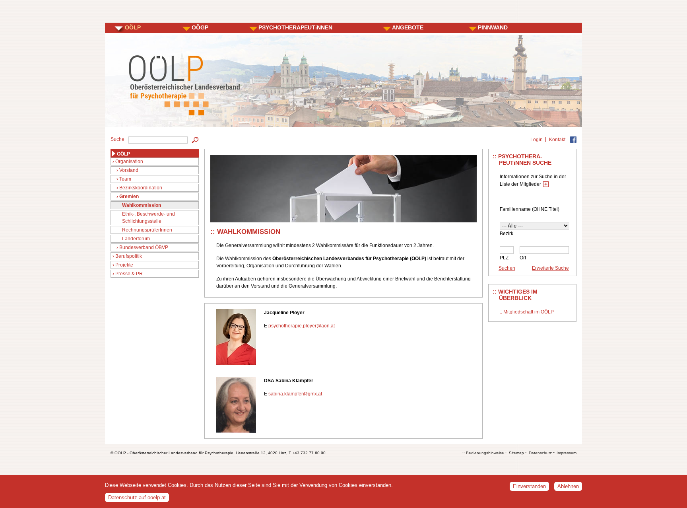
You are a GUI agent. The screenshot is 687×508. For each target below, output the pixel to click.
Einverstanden (529, 486)
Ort (523, 258)
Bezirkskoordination (140, 188)
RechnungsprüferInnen (147, 230)
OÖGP (200, 27)
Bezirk (506, 233)
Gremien (129, 196)
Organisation (129, 161)
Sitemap (516, 453)
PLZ (504, 258)
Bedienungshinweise (485, 453)
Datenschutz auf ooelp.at (137, 497)
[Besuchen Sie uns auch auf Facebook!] (573, 139)
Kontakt (557, 139)
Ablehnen (568, 486)
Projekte (124, 265)
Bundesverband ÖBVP (143, 247)
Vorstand (128, 170)
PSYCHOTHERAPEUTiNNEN (295, 27)
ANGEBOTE (407, 27)
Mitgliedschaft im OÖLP (528, 312)
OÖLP (133, 27)
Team (125, 179)
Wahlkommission (141, 205)
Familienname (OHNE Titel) (529, 209)
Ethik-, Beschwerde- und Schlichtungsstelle (148, 217)
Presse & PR (129, 273)
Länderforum (136, 238)
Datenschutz (540, 453)
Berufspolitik (128, 256)
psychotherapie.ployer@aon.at (301, 326)
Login (536, 139)
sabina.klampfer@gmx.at (295, 394)
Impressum (566, 453)
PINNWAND (493, 27)
